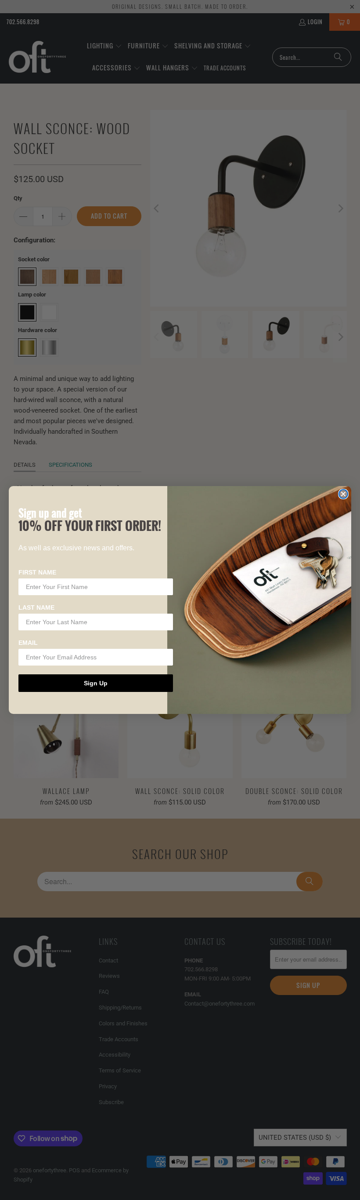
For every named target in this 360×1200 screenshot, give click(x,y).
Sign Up (96, 683)
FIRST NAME (37, 572)
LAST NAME (36, 607)
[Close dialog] (343, 494)
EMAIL (28, 642)
